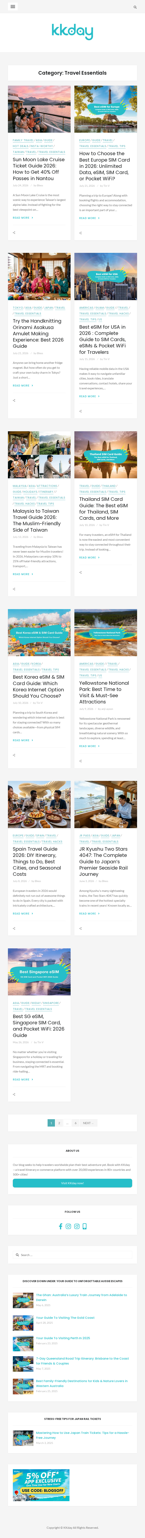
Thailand (109, 486)
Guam (100, 308)
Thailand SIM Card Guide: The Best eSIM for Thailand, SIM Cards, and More (103, 508)
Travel (31, 152)
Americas (86, 308)
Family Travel (23, 140)
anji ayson (107, 708)
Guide (48, 140)
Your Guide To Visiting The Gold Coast (65, 1318)
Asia (39, 140)
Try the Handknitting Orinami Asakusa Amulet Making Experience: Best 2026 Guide (38, 333)
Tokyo (18, 308)
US (100, 319)
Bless (40, 185)
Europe (84, 140)
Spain (40, 835)
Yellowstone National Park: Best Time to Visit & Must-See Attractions (104, 692)
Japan (48, 308)
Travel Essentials (51, 152)
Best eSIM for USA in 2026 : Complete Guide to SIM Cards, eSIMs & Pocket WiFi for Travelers (102, 339)
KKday (36, 1003)
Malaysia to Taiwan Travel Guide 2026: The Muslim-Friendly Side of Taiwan (37, 520)
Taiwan (18, 152)
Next (88, 1123)
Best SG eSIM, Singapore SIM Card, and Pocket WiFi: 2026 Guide (39, 1026)
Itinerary (46, 492)
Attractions (47, 486)
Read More (23, 218)
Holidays (30, 492)
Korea (36, 664)
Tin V (106, 185)
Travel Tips (117, 146)
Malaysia (20, 486)
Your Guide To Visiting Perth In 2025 (63, 1338)
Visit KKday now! (72, 1183)
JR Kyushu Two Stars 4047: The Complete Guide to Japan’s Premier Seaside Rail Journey (103, 861)
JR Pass (84, 835)
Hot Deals (21, 146)
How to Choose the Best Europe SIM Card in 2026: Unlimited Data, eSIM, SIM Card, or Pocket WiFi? (104, 166)
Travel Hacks (118, 313)
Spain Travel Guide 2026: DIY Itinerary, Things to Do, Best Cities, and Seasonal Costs (37, 861)
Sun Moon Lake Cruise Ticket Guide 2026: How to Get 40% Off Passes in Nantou (39, 169)
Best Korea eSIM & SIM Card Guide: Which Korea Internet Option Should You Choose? (38, 686)
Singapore (51, 1003)
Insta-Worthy (42, 146)
